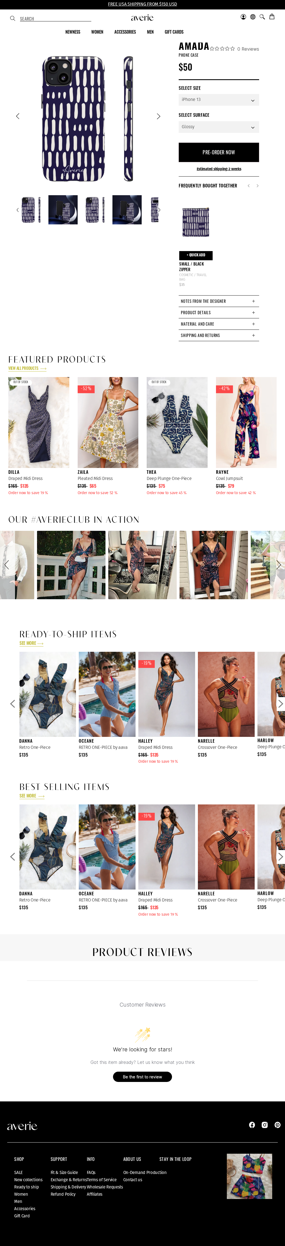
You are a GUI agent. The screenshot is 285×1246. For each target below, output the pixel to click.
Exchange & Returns (69, 1179)
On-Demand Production (145, 1172)
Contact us (132, 1179)
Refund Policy (63, 1194)
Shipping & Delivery (68, 1187)
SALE (18, 1172)
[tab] (219, 301)
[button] (7, 565)
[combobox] (55, 18)
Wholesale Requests (105, 1187)
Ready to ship (26, 1187)
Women (21, 1194)
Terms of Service (101, 1179)
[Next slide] (158, 117)
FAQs (91, 1172)
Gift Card (22, 1215)
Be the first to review (142, 1076)
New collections (28, 1179)
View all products (23, 369)
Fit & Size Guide (64, 1172)
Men (18, 1201)
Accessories (24, 1208)
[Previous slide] (18, 117)
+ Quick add (196, 255)
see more (27, 643)
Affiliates (94, 1194)
